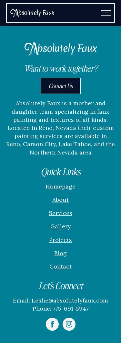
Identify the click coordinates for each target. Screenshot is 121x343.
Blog (60, 253)
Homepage (60, 186)
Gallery (60, 226)
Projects (60, 240)
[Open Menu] (105, 12)
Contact (60, 266)
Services (60, 213)
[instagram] (69, 324)
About (60, 199)
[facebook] (52, 324)
